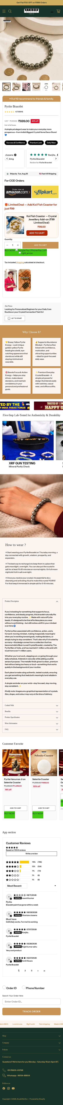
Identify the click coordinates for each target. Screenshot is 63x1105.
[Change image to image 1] (6, 87)
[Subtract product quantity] (7, 245)
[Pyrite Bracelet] (31, 48)
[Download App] (52, 11)
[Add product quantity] (18, 245)
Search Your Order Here (12, 996)
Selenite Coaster (40, 779)
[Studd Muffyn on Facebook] (4, 1089)
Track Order (31, 1011)
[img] (20, 895)
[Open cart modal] (58, 11)
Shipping (20, 262)
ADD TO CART (37, 233)
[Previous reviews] (7, 159)
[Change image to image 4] (36, 87)
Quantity (8, 239)
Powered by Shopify (37, 1099)
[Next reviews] (56, 159)
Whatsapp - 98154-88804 (18, 1075)
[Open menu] (4, 11)
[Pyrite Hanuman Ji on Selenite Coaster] (15, 762)
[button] (31, 158)
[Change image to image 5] (46, 87)
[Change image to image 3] (26, 87)
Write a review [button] (31, 854)
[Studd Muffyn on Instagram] (8, 1089)
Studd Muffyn (22, 1099)
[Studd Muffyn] (31, 11)
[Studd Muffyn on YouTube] (13, 1089)
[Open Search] (10, 11)
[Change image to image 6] (56, 87)
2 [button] (25, 970)
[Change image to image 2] (16, 87)
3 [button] (31, 970)
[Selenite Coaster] (44, 762)
